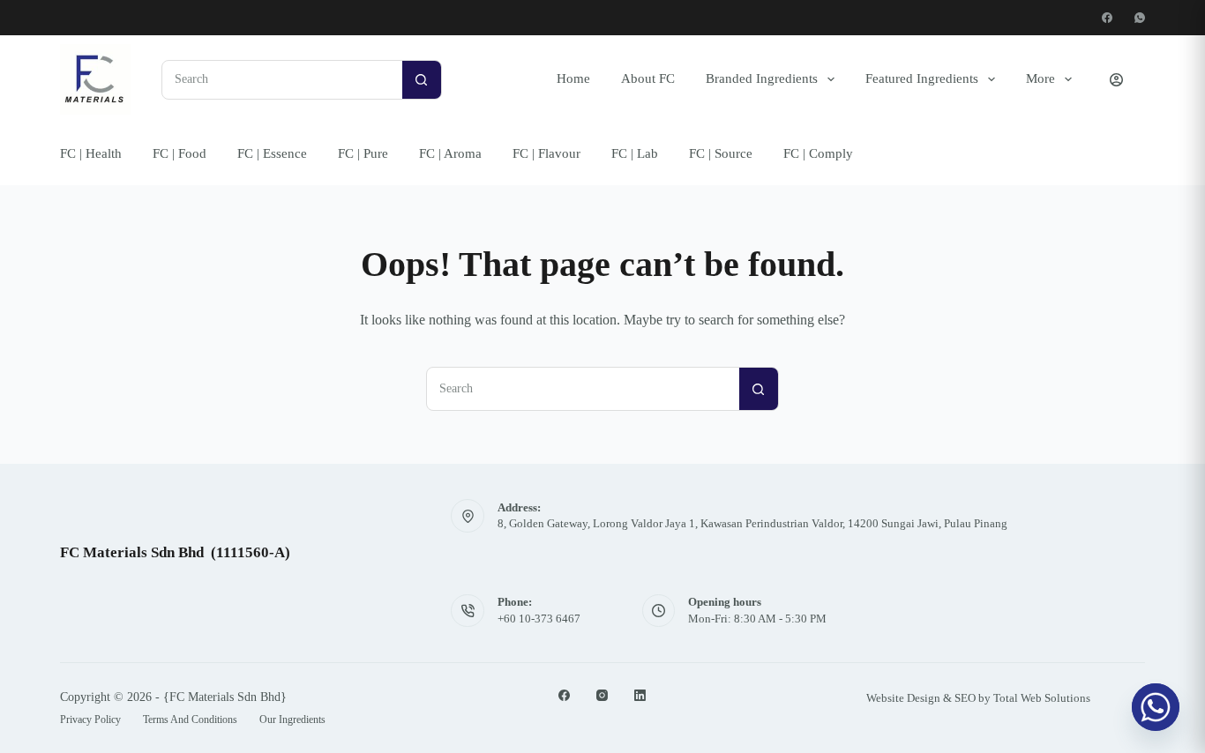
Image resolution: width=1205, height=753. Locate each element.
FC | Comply (818, 153)
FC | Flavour (546, 153)
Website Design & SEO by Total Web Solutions (978, 698)
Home (573, 78)
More (1040, 78)
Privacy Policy (90, 719)
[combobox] (282, 80)
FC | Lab (634, 153)
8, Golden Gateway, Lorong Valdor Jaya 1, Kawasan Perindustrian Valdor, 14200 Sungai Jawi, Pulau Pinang (752, 523)
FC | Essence (272, 153)
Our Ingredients (292, 719)
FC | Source (720, 153)
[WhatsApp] (1139, 17)
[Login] (1116, 79)
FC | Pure (363, 153)
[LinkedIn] (640, 695)
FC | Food (179, 153)
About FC (648, 78)
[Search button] (421, 79)
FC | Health (91, 153)
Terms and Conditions (190, 719)
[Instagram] (602, 695)
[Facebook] (1107, 17)
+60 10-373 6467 (539, 618)
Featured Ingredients (921, 78)
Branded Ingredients (762, 78)
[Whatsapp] (1155, 707)
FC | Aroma (450, 153)
